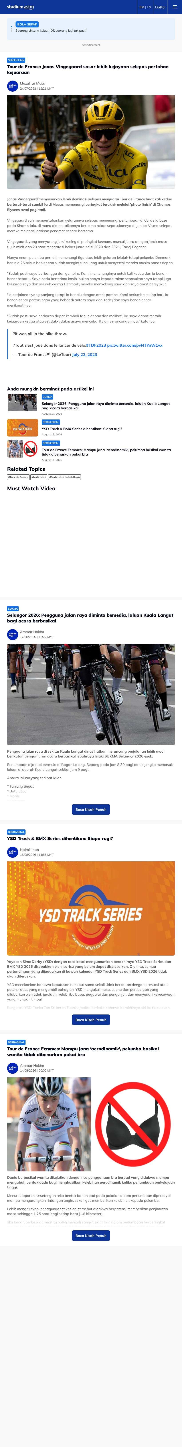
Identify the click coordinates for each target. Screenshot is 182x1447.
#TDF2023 (96, 345)
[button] (11, 26)
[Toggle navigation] (175, 7)
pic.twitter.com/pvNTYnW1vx (134, 345)
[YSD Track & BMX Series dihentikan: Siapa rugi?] (22, 428)
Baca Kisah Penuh (91, 809)
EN (149, 7)
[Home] (20, 7)
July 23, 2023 (84, 354)
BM (141, 7)
